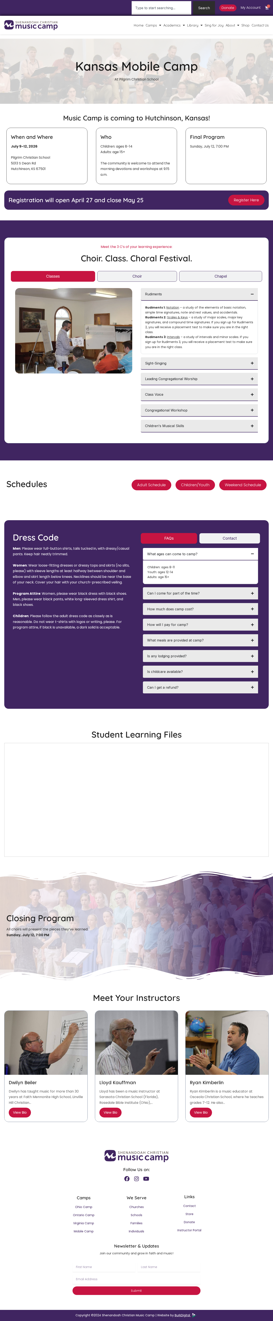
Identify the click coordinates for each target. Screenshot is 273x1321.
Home (139, 25)
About (230, 25)
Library (192, 25)
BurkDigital (183, 1315)
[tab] (53, 276)
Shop (245, 25)
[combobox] (161, 8)
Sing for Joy (214, 25)
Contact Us (260, 25)
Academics (172, 25)
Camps (151, 25)
